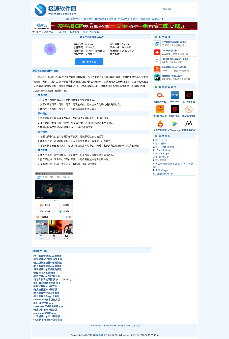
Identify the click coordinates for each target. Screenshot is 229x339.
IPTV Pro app (174, 102)
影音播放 (74, 32)
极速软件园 (47, 32)
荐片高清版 (160, 160)
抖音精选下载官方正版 (172, 76)
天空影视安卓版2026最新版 (174, 42)
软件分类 (167, 9)
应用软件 (145, 18)
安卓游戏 (88, 18)
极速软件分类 (96, 325)
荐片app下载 (188, 102)
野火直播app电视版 (164, 147)
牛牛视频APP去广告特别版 (174, 67)
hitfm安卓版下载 (169, 50)
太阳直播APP (160, 116)
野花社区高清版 (91, 32)
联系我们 (136, 325)
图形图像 (100, 18)
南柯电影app (161, 170)
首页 (68, 18)
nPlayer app (174, 130)
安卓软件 (77, 18)
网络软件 (134, 18)
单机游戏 (122, 18)
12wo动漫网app (162, 150)
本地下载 (91, 61)
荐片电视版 (174, 116)
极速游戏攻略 (110, 325)
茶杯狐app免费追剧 (160, 102)
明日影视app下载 (165, 174)
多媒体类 (111, 18)
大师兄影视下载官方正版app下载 (160, 130)
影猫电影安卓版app (188, 130)
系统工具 (157, 18)
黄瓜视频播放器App (188, 116)
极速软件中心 (124, 325)
